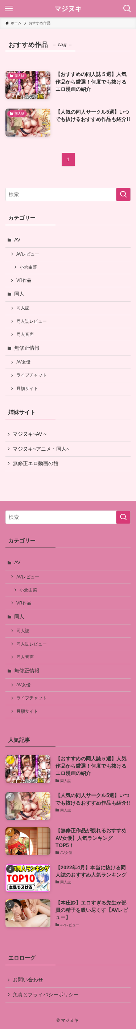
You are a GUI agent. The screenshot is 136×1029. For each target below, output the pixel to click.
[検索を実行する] (123, 194)
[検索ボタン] (127, 8)
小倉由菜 (28, 267)
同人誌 (22, 307)
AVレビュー (27, 254)
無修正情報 (27, 348)
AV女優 (23, 362)
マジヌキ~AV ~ (29, 434)
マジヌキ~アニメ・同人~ (41, 449)
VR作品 (23, 280)
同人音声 (25, 334)
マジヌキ (68, 8)
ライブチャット (31, 375)
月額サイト (27, 388)
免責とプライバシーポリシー (46, 994)
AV (17, 240)
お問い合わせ (28, 980)
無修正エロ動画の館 (35, 463)
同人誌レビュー (31, 321)
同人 (19, 294)
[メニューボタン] (8, 8)
